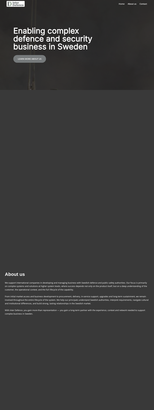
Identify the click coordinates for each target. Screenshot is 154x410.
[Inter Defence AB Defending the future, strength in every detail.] (16, 4)
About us (132, 3)
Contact (143, 3)
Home (122, 3)
